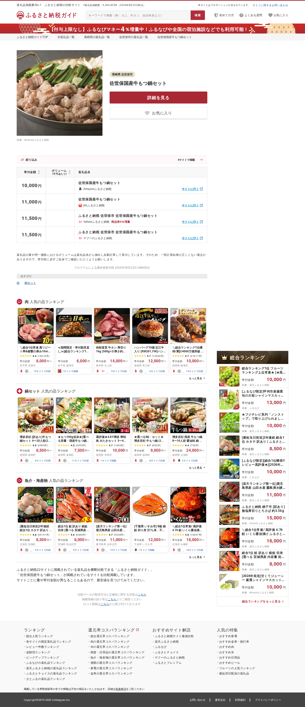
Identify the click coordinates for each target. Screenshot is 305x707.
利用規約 (240, 700)
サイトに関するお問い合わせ (270, 5)
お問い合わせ (197, 700)
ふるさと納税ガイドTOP (32, 37)
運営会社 (220, 700)
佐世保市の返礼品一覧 (133, 37)
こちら (142, 594)
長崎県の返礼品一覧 (97, 37)
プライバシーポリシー (268, 700)
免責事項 (121, 689)
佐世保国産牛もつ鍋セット (138, 83)
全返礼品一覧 (66, 37)
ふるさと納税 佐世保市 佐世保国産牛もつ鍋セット (118, 215)
